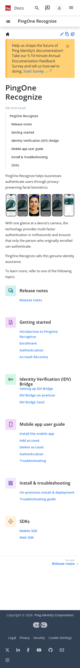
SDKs (15, 165)
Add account (30, 440)
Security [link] (39, 638)
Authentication (31, 350)
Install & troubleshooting (29, 157)
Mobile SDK (28, 530)
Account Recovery (34, 357)
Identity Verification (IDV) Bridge (35, 140)
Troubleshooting (33, 460)
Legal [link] (12, 638)
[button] (59, 8)
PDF (72, 34)
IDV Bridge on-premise (37, 395)
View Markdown (67, 34)
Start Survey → (35, 71)
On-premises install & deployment (47, 492)
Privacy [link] (25, 638)
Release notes (21, 124)
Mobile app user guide (27, 149)
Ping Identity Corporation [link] (54, 615)
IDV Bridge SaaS (32, 402)
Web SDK (27, 537)
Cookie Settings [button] (60, 638)
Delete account (32, 447)
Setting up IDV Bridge (36, 388)
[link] (8, 8)
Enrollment (28, 343)
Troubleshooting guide (38, 499)
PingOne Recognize (37, 21)
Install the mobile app (37, 433)
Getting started (22, 132)
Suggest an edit (62, 34)
